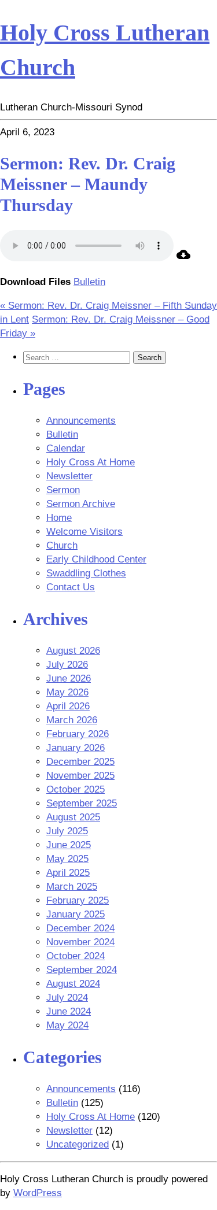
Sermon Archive (80, 503)
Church (62, 545)
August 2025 (73, 817)
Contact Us (70, 587)
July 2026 (67, 664)
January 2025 (75, 914)
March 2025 (71, 886)
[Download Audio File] (183, 258)
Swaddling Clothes (86, 573)
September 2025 (81, 803)
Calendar (65, 448)
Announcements (81, 420)
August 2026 (73, 650)
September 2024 (81, 969)
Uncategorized (77, 1144)
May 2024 (67, 1025)
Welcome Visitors (84, 531)
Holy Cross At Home (90, 462)
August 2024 (73, 983)
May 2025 (67, 858)
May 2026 (67, 692)
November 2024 (80, 942)
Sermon (63, 489)
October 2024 (75, 955)
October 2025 (75, 789)
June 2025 (68, 844)
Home (59, 517)
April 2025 (68, 872)
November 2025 (80, 775)
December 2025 (80, 761)
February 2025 (77, 900)
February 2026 (77, 733)
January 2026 (75, 747)
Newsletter (69, 476)
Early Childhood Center (96, 559)
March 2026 (71, 720)
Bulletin (89, 281)
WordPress (37, 1192)
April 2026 (68, 706)
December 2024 (80, 928)
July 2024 (67, 997)
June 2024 (68, 1011)
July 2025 (67, 831)
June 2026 (68, 678)
